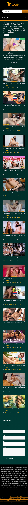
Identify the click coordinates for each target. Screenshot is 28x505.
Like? (7, 34)
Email (4, 435)
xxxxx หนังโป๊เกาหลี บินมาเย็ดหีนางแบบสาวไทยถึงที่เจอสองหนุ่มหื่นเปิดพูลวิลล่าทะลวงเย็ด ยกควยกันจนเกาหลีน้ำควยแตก (14, 365)
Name (4, 429)
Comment (5, 447)
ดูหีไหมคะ (10, 53)
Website (4, 441)
